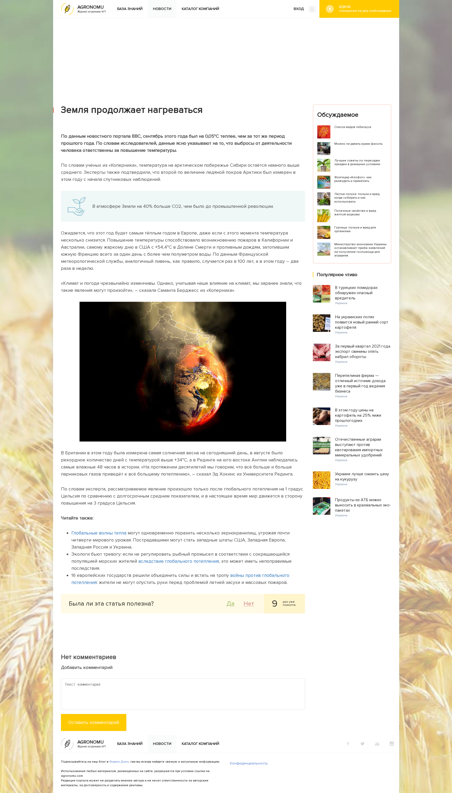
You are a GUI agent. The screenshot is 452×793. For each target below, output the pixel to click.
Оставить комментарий (93, 722)
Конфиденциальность (249, 763)
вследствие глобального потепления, (179, 561)
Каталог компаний (200, 9)
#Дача (365, 8)
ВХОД (299, 9)
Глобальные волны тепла (98, 533)
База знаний (130, 9)
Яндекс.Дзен (119, 762)
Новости (162, 9)
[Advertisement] (226, 57)
